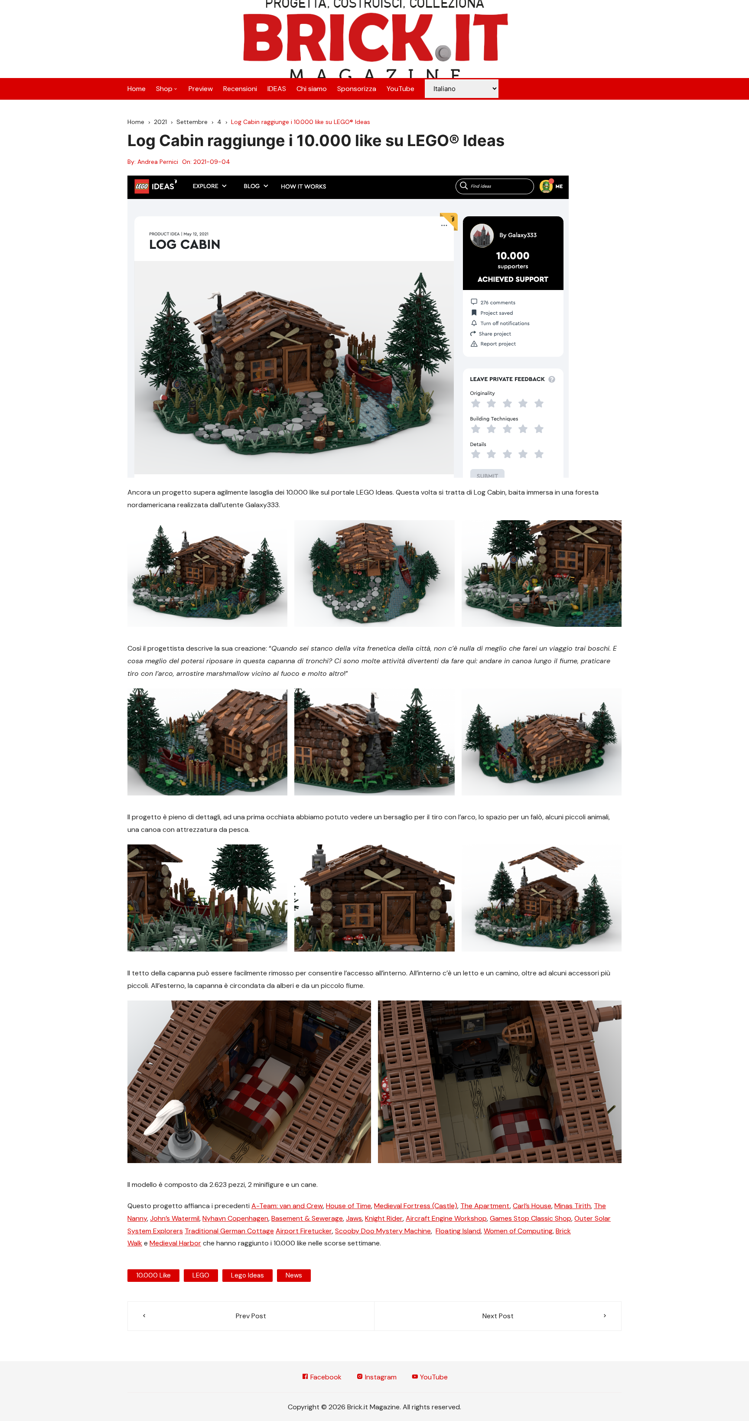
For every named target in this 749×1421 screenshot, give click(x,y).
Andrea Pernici (157, 162)
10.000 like (153, 1275)
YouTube (400, 88)
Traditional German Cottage (229, 1230)
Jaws (354, 1218)
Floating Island (458, 1230)
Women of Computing (518, 1230)
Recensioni (240, 88)
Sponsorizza (356, 88)
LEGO (200, 1275)
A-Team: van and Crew (287, 1205)
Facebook (325, 1377)
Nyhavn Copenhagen (235, 1218)
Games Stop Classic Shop (530, 1218)
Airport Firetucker (304, 1230)
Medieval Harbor (175, 1243)
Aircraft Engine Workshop (446, 1218)
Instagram (380, 1377)
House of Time (348, 1205)
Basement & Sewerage (307, 1218)
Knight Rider (384, 1218)
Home (136, 88)
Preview (201, 88)
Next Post (498, 1315)
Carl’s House (532, 1205)
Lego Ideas (247, 1275)
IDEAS (276, 88)
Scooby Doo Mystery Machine (383, 1230)
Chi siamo (311, 88)
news (294, 1275)
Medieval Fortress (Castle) (415, 1205)
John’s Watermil (174, 1218)
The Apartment (485, 1205)
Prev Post (251, 1315)
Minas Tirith (572, 1205)
